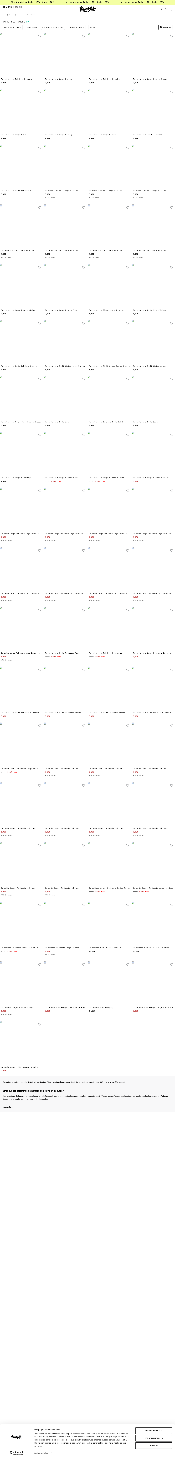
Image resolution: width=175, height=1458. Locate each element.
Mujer (19, 7)
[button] (162, 27)
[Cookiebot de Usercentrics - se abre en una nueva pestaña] (16, 1453)
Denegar (153, 1446)
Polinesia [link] (164, 1096)
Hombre (7, 7)
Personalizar (152, 1438)
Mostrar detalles (41, 1453)
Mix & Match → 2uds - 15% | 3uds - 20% (32, 2)
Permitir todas (153, 1431)
